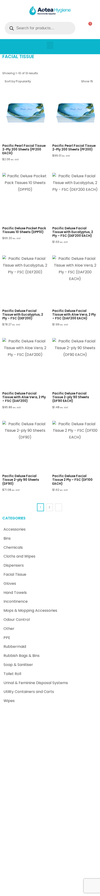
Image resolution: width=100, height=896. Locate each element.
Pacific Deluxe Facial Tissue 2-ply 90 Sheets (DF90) (20, 480)
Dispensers (13, 565)
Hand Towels (15, 592)
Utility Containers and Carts (28, 691)
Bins (7, 538)
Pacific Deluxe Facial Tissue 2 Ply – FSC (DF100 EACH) (72, 480)
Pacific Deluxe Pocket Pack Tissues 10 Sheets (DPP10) (24, 230)
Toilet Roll (12, 673)
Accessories (14, 529)
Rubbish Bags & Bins (21, 655)
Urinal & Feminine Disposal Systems (35, 682)
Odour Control (16, 619)
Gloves (9, 583)
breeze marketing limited (56, 882)
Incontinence (15, 601)
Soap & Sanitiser (18, 664)
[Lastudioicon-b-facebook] (46, 890)
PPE (6, 637)
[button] (50, 45)
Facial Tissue (14, 574)
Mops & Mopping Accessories (30, 610)
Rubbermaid (14, 646)
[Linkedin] (53, 890)
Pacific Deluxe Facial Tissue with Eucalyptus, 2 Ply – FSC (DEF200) (22, 315)
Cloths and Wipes (19, 556)
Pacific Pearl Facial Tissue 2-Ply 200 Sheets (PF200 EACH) (24, 149)
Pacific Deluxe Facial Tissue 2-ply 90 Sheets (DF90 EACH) (70, 397)
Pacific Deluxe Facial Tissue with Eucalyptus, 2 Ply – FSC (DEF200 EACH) (72, 232)
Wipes (9, 700)
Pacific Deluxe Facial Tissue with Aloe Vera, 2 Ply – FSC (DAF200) (24, 397)
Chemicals (13, 547)
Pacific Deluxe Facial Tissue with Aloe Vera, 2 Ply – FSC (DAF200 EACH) (74, 315)
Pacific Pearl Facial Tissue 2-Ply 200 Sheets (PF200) (74, 148)
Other (8, 628)
